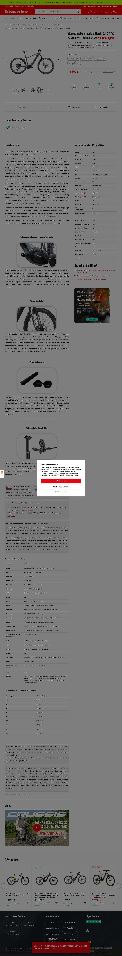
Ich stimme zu (61, 481)
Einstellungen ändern (61, 487)
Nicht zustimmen (61, 491)
